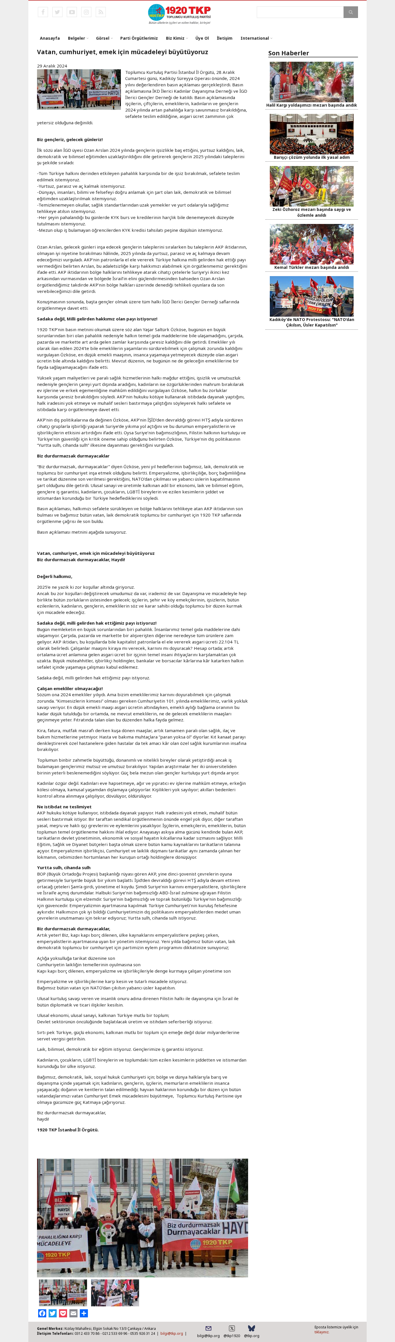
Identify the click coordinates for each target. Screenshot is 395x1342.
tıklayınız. (322, 1332)
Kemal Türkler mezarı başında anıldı (311, 267)
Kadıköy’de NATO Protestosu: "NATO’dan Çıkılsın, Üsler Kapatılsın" (312, 322)
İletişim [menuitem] (224, 38)
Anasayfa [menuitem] (50, 38)
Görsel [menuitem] (102, 38)
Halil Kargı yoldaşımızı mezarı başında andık (311, 105)
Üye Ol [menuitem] (202, 38)
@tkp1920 (232, 1335)
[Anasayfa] (180, 14)
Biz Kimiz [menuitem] (175, 38)
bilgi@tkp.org (171, 1333)
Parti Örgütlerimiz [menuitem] (139, 38)
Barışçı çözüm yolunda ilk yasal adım (312, 157)
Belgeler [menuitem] (76, 38)
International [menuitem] (255, 38)
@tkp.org (251, 1335)
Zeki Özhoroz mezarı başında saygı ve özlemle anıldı (311, 212)
